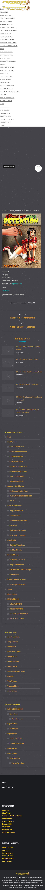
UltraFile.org (6, 813)
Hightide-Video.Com (17, 545)
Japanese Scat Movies (15, 486)
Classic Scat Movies (17, 481)
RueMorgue (14, 729)
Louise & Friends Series (18, 452)
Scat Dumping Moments (18, 471)
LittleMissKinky (13, 661)
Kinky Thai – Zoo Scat (17, 535)
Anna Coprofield (13, 637)
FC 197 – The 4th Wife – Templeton (29, 372)
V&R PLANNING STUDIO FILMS (21, 496)
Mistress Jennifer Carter (16, 671)
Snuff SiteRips (15, 758)
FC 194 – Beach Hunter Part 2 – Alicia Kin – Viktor (27, 411)
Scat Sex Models (16, 550)
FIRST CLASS (14, 574)
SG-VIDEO (13, 525)
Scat (9, 437)
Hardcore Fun (7, 829)
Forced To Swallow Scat (18, 466)
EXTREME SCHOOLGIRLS (19, 614)
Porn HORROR (7, 818)
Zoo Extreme (7, 861)
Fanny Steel (11, 647)
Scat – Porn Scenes (14, 506)
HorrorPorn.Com (18, 763)
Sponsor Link (17, 284)
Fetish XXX (6, 827)
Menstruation (12, 594)
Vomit (9, 589)
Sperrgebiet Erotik (16, 461)
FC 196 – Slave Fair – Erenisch (27, 384)
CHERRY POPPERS (16, 609)
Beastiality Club (7, 858)
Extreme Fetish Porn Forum (12, 816)
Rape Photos (12, 724)
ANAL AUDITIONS (16, 604)
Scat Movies (11, 442)
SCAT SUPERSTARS (17, 476)
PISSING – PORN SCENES (16, 579)
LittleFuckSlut (12, 656)
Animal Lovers (7, 853)
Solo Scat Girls (15, 515)
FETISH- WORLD (8, 821)
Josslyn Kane (12, 691)
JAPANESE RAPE (16, 738)
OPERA (12, 501)
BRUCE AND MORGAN (17, 584)
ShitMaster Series (16, 457)
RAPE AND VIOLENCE (14, 709)
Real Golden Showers (17, 560)
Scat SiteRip (11, 540)
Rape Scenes (12, 748)
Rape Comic (14, 714)
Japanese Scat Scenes (18, 530)
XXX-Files (5, 810)
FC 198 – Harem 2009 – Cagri (27, 359)
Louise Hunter (12, 666)
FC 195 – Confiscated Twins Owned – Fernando (29, 398)
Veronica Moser (13, 686)
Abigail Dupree (12, 642)
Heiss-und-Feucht (14, 652)
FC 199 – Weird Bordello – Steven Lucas (28, 348)
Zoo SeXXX (6, 850)
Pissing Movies (13, 555)
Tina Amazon (12, 681)
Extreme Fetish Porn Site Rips (20, 570)
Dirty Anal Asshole (16, 511)
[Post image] (8, 350)
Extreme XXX (6, 824)
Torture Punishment (17, 743)
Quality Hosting (7, 787)
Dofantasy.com (9, 166)
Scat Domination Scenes (18, 520)
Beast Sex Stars (8, 848)
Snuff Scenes (12, 753)
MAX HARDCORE (13, 599)
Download (5, 291)
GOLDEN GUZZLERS (17, 619)
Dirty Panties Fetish (17, 565)
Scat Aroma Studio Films (19, 491)
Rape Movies (12, 734)
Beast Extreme (7, 856)
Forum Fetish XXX (8, 832)
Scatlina (10, 676)
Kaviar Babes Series (17, 447)
